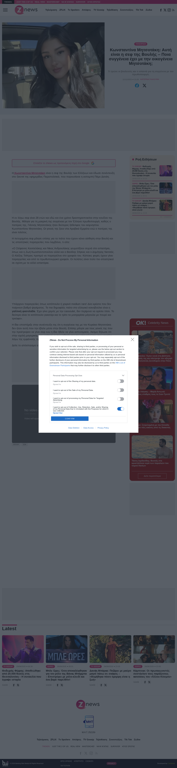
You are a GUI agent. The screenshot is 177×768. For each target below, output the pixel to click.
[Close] (133, 340)
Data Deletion (73, 428)
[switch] (120, 381)
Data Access (88, 428)
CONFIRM (70, 419)
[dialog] (88, 384)
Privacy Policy (103, 428)
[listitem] (88, 375)
